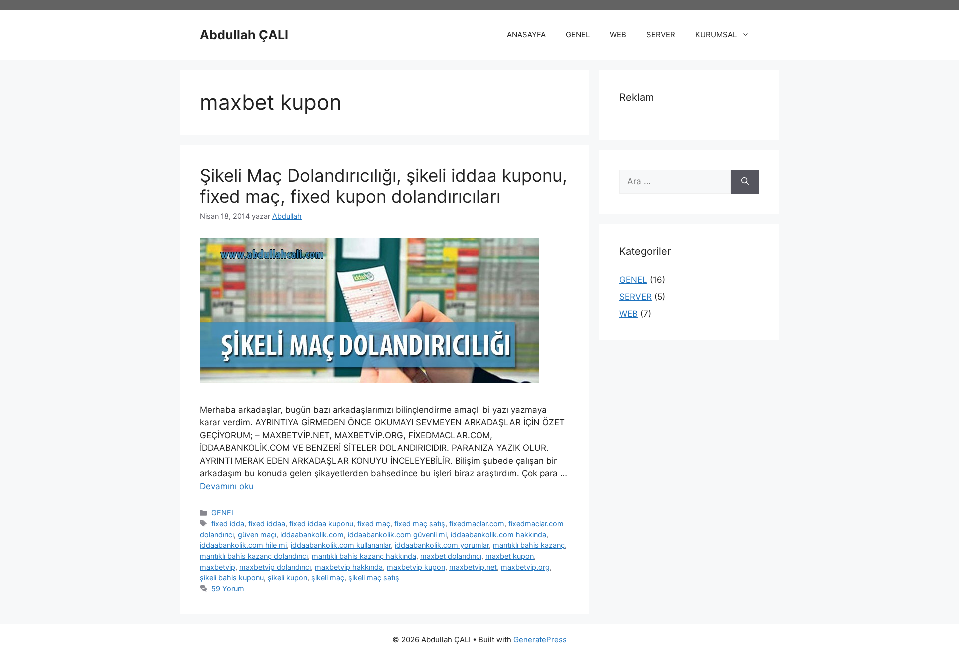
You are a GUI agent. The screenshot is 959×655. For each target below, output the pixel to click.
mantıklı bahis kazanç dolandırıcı (254, 556)
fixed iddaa (266, 523)
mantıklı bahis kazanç (529, 545)
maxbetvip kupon (416, 567)
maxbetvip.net (473, 567)
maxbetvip (217, 567)
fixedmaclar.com (476, 523)
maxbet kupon (509, 556)
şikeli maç (327, 577)
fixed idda (227, 523)
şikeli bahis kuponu (232, 577)
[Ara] (745, 182)
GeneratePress (540, 639)
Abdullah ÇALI (244, 34)
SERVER (660, 34)
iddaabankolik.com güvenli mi (397, 534)
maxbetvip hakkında (349, 567)
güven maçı (257, 534)
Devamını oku (227, 486)
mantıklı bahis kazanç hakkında (364, 556)
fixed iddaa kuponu (321, 523)
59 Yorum (227, 588)
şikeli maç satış (373, 577)
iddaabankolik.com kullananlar (341, 545)
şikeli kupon (287, 577)
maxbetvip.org (525, 567)
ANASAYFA (526, 34)
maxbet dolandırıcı (450, 556)
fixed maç (373, 523)
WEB (618, 34)
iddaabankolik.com (312, 534)
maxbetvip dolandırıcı (275, 567)
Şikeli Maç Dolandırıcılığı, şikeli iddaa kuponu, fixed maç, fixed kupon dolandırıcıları (383, 186)
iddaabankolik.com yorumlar (442, 545)
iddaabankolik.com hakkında (498, 534)
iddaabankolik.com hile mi (243, 545)
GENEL (578, 34)
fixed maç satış (419, 523)
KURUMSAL (716, 34)
